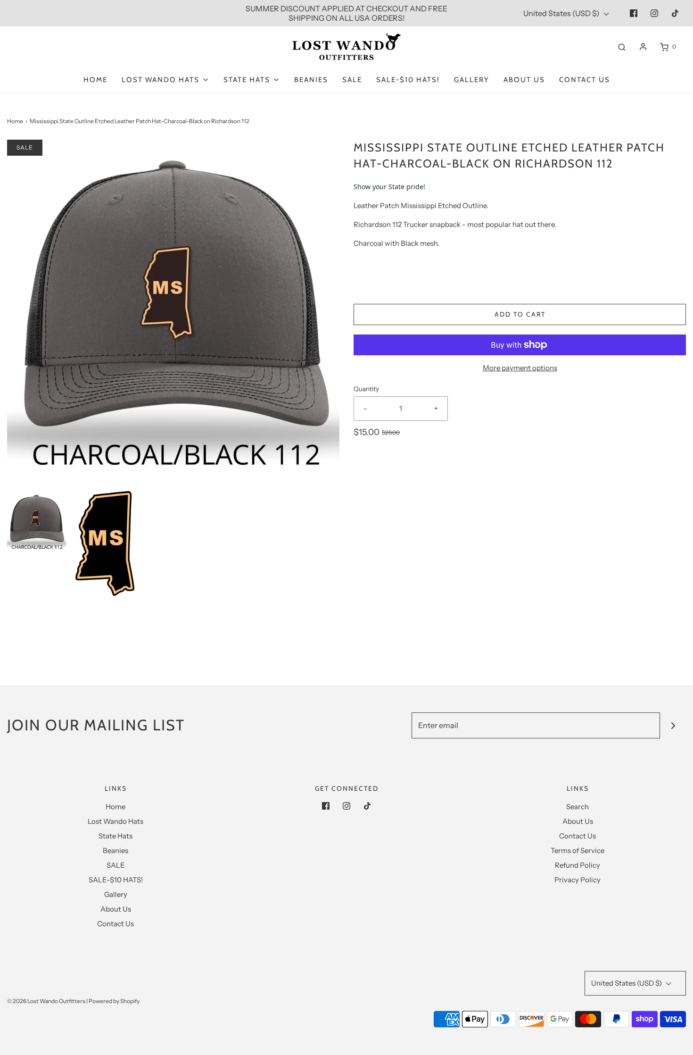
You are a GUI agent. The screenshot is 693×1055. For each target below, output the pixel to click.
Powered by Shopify (114, 1001)
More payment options (520, 367)
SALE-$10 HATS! (408, 79)
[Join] (673, 725)
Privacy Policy (577, 879)
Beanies (311, 79)
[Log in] (643, 46)
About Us (524, 79)
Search (577, 806)
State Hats (115, 835)
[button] (36, 520)
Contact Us (584, 79)
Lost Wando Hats (115, 821)
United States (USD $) (562, 13)
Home (95, 79)
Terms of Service (577, 850)
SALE (352, 79)
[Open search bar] (621, 47)
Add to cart (520, 314)
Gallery (471, 79)
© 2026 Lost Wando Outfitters (46, 1001)
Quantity (366, 389)
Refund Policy (577, 865)
